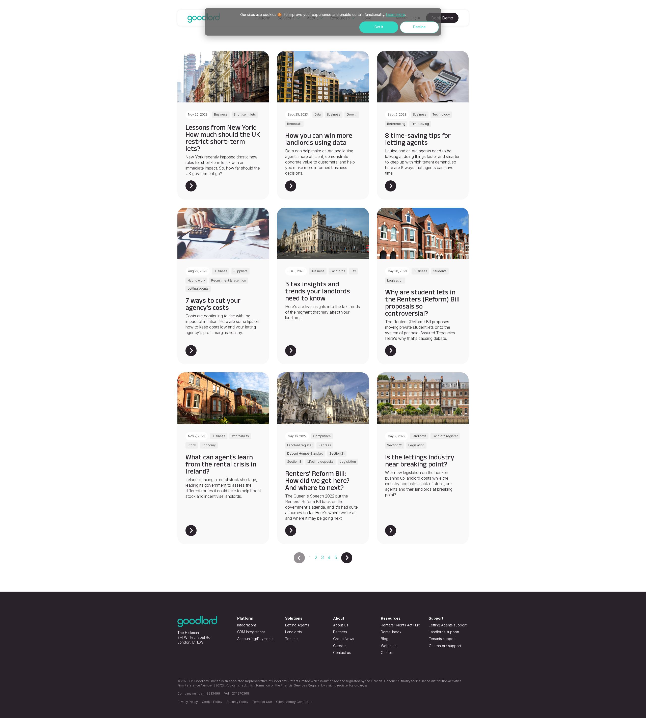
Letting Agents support (448, 625)
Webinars (388, 646)
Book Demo (442, 17)
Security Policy (237, 702)
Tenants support (442, 639)
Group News (343, 639)
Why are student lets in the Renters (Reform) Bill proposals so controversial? (422, 302)
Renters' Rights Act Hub (400, 625)
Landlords (293, 632)
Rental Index (391, 632)
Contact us (342, 652)
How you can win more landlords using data (318, 138)
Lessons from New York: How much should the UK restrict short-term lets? (222, 137)
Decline (419, 27)
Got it (378, 27)
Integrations (247, 625)
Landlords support (444, 632)
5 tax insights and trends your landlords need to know (317, 291)
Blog (384, 639)
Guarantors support (445, 646)
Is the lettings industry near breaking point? (419, 460)
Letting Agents (297, 625)
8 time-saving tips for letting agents (418, 138)
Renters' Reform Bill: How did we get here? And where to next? (317, 480)
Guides (387, 652)
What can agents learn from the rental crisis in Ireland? (220, 464)
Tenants (291, 639)
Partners (340, 632)
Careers (339, 646)
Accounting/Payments (255, 639)
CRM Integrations (251, 632)
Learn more (395, 14)
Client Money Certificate (294, 702)
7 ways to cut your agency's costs (212, 303)
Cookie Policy (212, 702)
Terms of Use (262, 702)
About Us (340, 625)
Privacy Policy (187, 702)
